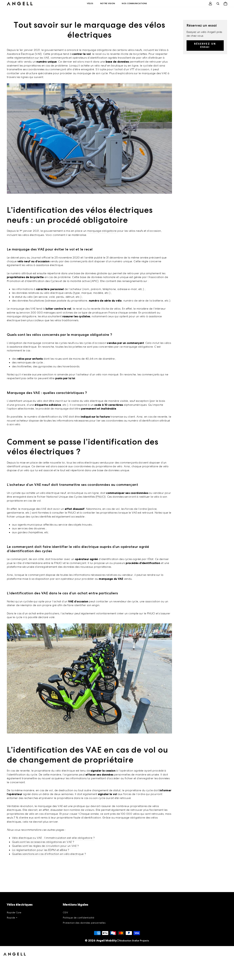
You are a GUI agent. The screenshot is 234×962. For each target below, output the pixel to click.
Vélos (90, 3)
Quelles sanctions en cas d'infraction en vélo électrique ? (49, 854)
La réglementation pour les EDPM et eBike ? (40, 850)
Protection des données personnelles (84, 922)
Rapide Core (14, 912)
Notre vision (107, 3)
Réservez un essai (205, 45)
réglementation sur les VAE (31, 57)
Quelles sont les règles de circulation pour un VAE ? (45, 846)
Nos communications (134, 3)
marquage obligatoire (102, 231)
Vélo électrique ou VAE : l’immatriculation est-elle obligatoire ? (53, 838)
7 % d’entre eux (24, 817)
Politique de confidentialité (78, 917)
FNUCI (100, 496)
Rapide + (12, 917)
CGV (65, 912)
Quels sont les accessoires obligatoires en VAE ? (43, 842)
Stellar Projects (140, 940)
